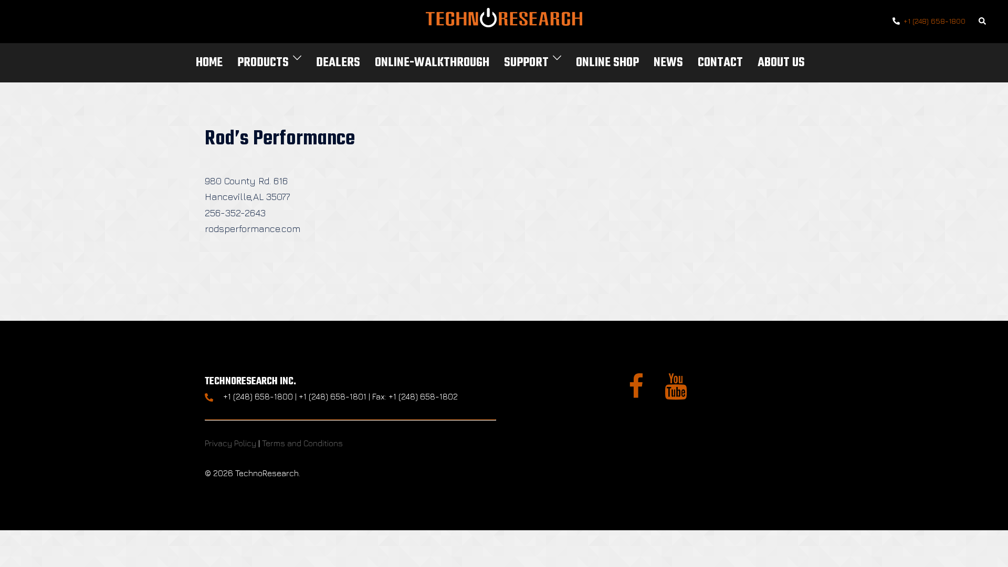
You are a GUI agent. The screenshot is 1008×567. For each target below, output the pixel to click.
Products (263, 62)
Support (526, 62)
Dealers (338, 62)
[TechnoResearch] (504, 20)
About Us (781, 62)
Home (209, 62)
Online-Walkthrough (432, 62)
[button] (983, 21)
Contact (720, 62)
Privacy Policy (230, 443)
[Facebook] (636, 392)
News (668, 62)
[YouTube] (676, 392)
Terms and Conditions (302, 443)
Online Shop (607, 62)
